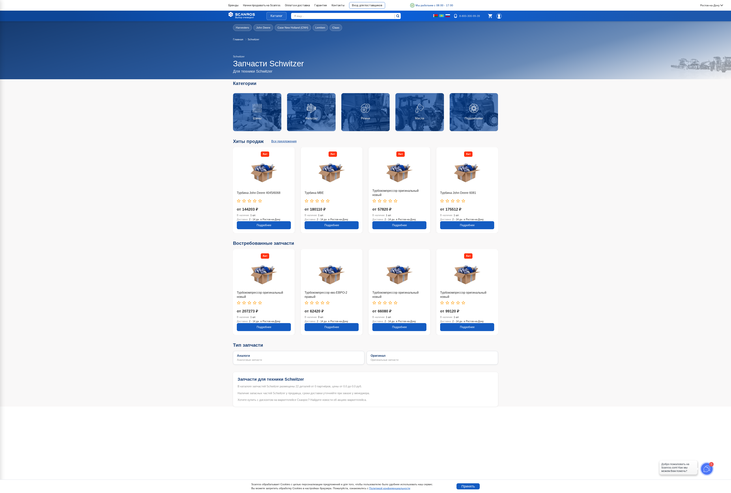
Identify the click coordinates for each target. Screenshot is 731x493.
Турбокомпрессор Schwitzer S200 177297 (471, 294)
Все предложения (284, 141)
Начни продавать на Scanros (261, 5)
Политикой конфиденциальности (389, 488)
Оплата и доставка (297, 5)
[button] (490, 16)
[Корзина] (490, 16)
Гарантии (320, 5)
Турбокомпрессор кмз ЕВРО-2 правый (265, 294)
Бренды (233, 5)
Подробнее (271, 225)
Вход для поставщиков (367, 5)
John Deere (263, 27)
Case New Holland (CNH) (293, 27)
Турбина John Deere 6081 (398, 192)
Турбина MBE (253, 192)
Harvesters (242, 27)
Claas (335, 27)
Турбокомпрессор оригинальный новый (335, 193)
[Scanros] (247, 14)
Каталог (277, 16)
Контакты (338, 5)
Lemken (320, 27)
